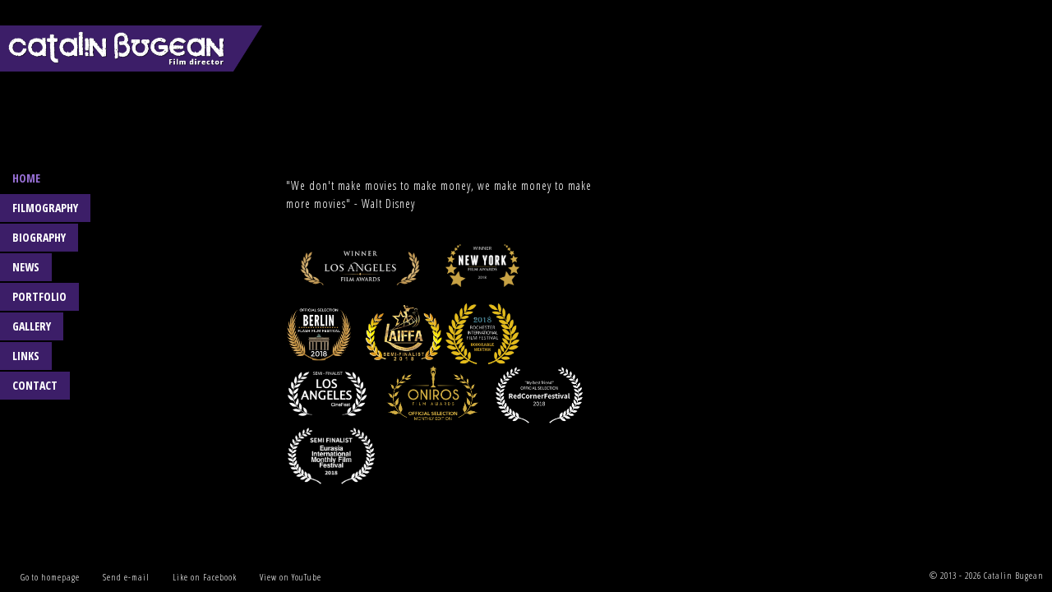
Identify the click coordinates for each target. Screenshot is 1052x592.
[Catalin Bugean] (131, 44)
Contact (35, 385)
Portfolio (39, 296)
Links (25, 355)
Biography (39, 237)
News (25, 267)
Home (26, 178)
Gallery (31, 326)
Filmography (45, 207)
